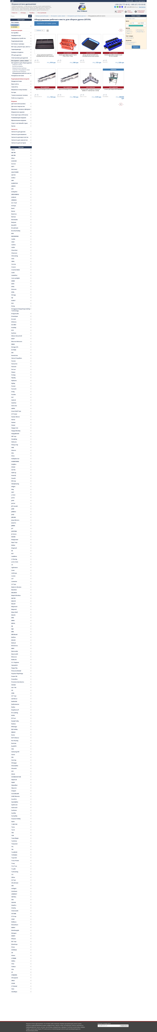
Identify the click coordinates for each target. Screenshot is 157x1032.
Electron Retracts (16, 341)
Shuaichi (14, 768)
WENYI (13, 936)
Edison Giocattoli (16, 336)
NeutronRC (14, 654)
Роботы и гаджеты (17, 98)
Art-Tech (14, 203)
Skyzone (14, 788)
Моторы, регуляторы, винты (20, 46)
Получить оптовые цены (46, 23)
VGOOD (13, 902)
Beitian (13, 217)
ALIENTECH (14, 183)
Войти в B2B (129, 1)
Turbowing (14, 872)
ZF (12, 972)
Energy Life (14, 347)
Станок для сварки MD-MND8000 (113, 89)
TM (12, 849)
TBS (12, 832)
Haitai (13, 419)
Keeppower (14, 539)
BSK (12, 233)
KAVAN (13, 537)
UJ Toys (13, 880)
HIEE (12, 447)
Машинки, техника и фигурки (20, 109)
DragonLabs (15, 313)
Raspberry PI (15, 710)
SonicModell (15, 793)
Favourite (14, 364)
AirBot (13, 178)
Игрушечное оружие (17, 112)
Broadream (14, 228)
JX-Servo (13, 534)
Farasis (13, 361)
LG (12, 564)
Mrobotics (14, 645)
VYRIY (13, 919)
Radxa (13, 707)
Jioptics (13, 523)
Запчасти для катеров (18, 143)
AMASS (13, 186)
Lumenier (14, 581)
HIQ (12, 453)
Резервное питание (17, 75)
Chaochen (14, 250)
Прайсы (31, 13)
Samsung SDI (15, 752)
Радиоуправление (17, 41)
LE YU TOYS (14, 562)
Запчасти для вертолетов (19, 137)
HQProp (13, 472)
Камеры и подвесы (17, 52)
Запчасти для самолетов (19, 140)
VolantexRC (14, 911)
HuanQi (13, 475)
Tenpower (14, 844)
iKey (12, 489)
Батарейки (14, 33)
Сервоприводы (16, 49)
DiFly (12, 292)
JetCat (13, 503)
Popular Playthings (17, 673)
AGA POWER (14, 172)
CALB (12, 242)
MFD (12, 617)
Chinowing (14, 256)
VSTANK (13, 913)
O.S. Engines (15, 662)
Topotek (14, 858)
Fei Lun (13, 369)
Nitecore (14, 657)
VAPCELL (13, 897)
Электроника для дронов (19, 58)
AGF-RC (13, 175)
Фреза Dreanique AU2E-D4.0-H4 (67, 89)
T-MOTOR (14, 824)
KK (12, 551)
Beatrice (14, 214)
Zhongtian (14, 978)
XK (12, 952)
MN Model (14, 634)
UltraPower (14, 883)
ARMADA (14, 200)
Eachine (13, 333)
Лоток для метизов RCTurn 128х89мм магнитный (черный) (45, 55)
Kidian (13, 545)
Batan (13, 211)
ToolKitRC (14, 852)
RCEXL (13, 715)
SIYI (12, 771)
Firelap (13, 375)
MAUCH (13, 601)
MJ (12, 626)
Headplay (14, 439)
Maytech (14, 609)
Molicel (13, 643)
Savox (13, 754)
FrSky (13, 391)
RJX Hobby (14, 729)
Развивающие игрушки (18, 117)
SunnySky (14, 816)
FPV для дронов (16, 55)
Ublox (13, 877)
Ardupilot (14, 191)
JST (12, 528)
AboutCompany (129, 11)
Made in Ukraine (16, 587)
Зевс (12, 989)
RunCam (13, 743)
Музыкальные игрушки (18, 120)
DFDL (12, 286)
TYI (12, 874)
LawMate (14, 556)
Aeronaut (14, 169)
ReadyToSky (15, 721)
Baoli (12, 208)
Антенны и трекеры (17, 44)
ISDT (12, 492)
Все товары (15, 22)
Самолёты (14, 87)
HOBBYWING (15, 461)
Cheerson (14, 253)
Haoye (13, 425)
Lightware (14, 567)
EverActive (14, 355)
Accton (13, 164)
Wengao (13, 933)
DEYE (12, 284)
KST (12, 553)
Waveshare (14, 925)
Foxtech (13, 389)
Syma (13, 821)
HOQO (13, 467)
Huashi (13, 478)
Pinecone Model (16, 671)
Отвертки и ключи (17, 64)
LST (12, 578)
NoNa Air (14, 659)
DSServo (13, 322)
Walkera (13, 922)
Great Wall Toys (16, 411)
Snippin (13, 791)
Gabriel (13, 400)
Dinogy (13, 295)
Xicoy (13, 947)
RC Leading (14, 712)
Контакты (142, 7)
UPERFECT (14, 894)
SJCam (13, 774)
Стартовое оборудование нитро (21, 70)
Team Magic (15, 838)
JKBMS (13, 525)
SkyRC (13, 782)
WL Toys (13, 941)
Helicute (14, 442)
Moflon (13, 637)
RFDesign (14, 726)
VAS (12, 899)
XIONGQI (14, 950)
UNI (12, 885)
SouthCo (14, 799)
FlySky (13, 383)
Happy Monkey (15, 431)
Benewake (14, 219)
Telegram (115, 7)
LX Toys (13, 584)
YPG (12, 969)
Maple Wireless (16, 595)
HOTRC (13, 470)
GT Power (14, 414)
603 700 (13, 152)
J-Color (13, 495)
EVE (12, 352)
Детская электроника (18, 103)
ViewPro (13, 905)
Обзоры (23, 13)
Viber (120, 7)
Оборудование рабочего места (21, 73)
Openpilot (14, 665)
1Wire (13, 150)
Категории (21, 19)
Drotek (13, 319)
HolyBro (13, 464)
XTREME (13, 958)
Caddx (13, 239)
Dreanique (14, 316)
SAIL (12, 749)
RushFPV (13, 746)
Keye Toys (14, 542)
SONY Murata (15, 796)
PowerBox (14, 679)
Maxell (13, 604)
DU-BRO (13, 325)
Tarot (13, 830)
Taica (13, 827)
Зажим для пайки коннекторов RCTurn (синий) (113, 55)
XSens (13, 955)
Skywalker (14, 785)
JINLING (13, 517)
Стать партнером (140, 1)
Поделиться (35, 60)
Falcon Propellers (16, 358)
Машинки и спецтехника (19, 89)
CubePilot (14, 275)
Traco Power (15, 860)
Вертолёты (15, 84)
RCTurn (13, 718)
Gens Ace (14, 405)
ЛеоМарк (14, 991)
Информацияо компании (141, 11)
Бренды (21, 147)
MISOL (13, 623)
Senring (13, 760)
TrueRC (13, 869)
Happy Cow (14, 428)
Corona (13, 264)
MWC (12, 648)
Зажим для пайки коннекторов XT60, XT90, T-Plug (68, 55)
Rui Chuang (14, 740)
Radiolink (14, 701)
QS (12, 690)
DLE (12, 303)
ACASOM (14, 161)
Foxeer (13, 386)
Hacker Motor (15, 417)
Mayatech (14, 606)
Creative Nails (15, 270)
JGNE (12, 509)
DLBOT (13, 300)
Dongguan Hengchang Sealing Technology (20, 310)
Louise (13, 576)
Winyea (13, 938)
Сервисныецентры (120, 11)
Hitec (13, 456)
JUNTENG (14, 531)
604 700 (13, 155)
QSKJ (12, 693)
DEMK (13, 281)
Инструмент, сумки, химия (20, 60)
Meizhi (13, 615)
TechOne (14, 841)
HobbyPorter (15, 458)
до (139, 23)
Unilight (13, 888)
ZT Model (14, 986)
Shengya (14, 763)
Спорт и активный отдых (19, 123)
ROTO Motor (15, 738)
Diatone (13, 289)
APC (12, 189)
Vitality (13, 908)
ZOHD (13, 983)
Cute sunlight (15, 278)
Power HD (14, 676)
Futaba (13, 394)
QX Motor (14, 699)
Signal (122, 7)
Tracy (13, 863)
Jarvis (13, 498)
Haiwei (13, 422)
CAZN (13, 247)
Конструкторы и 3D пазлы (19, 115)
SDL (12, 757)
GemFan (13, 403)
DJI (12, 298)
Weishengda (15, 930)
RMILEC (13, 732)
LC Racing (14, 559)
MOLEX (13, 640)
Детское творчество (18, 106)
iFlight (13, 486)
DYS (12, 330)
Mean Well (14, 612)
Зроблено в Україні (14, 26)
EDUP (13, 338)
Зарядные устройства (18, 38)
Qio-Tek (13, 687)
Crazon (13, 267)
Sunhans (14, 810)
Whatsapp (117, 7)
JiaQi (12, 514)
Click (12, 258)
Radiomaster (15, 704)
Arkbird (13, 197)
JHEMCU (13, 511)
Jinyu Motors (15, 520)
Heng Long (14, 444)
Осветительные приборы (19, 71)
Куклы (13, 126)
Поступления (42, 13)
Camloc (13, 244)
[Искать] (30, 16)
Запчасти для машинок (18, 134)
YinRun (13, 966)
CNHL (13, 261)
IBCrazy (13, 481)
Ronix (13, 735)
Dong (13, 306)
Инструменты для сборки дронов (21, 63)
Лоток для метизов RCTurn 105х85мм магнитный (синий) (90, 55)
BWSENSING (15, 236)
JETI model (14, 506)
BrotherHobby (15, 231)
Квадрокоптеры (16, 81)
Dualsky (13, 327)
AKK (12, 180)
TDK (12, 835)
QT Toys (13, 696)
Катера (13, 92)
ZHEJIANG (14, 975)
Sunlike (13, 813)
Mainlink (14, 590)
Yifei (12, 964)
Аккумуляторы (16, 35)
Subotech (14, 807)
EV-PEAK (13, 350)
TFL (12, 846)
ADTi (12, 166)
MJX (12, 629)
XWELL (13, 961)
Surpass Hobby (16, 818)
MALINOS (14, 592)
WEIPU (13, 927)
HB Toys (13, 436)
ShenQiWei (14, 765)
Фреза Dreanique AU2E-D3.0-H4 (45, 89)
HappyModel (15, 433)
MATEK (13, 598)
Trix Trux (14, 866)
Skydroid (14, 779)
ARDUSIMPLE (15, 194)
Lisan (13, 570)
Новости (14, 13)
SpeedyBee (14, 802)
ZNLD (13, 980)
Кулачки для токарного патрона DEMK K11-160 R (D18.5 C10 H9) (90, 90)
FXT (12, 397)
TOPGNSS (14, 855)
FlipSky (13, 378)
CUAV (13, 272)
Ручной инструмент (17, 66)
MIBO (13, 620)
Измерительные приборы (19, 68)
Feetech (13, 366)
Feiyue (13, 372)
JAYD (12, 500)
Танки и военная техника (19, 95)
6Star (13, 158)
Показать (135, 47)
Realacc (13, 724)
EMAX (13, 344)
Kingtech (14, 548)
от (130, 23)
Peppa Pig (14, 668)
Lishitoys (14, 573)
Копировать (38, 61)
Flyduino (14, 380)
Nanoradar (14, 651)
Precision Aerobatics (17, 682)
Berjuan (13, 222)
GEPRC (13, 408)
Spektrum (14, 805)
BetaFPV (13, 225)
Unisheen (14, 891)
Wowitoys (14, 944)
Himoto (13, 450)
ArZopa (13, 205)
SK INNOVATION (16, 777)
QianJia (13, 685)
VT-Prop (13, 916)
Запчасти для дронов (18, 131)
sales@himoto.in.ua (132, 7)
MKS (12, 631)
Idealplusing (15, 484)
